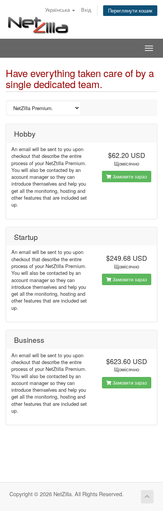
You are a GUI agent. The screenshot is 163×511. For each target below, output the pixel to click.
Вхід (86, 9)
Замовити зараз (129, 176)
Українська (58, 9)
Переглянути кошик (130, 10)
